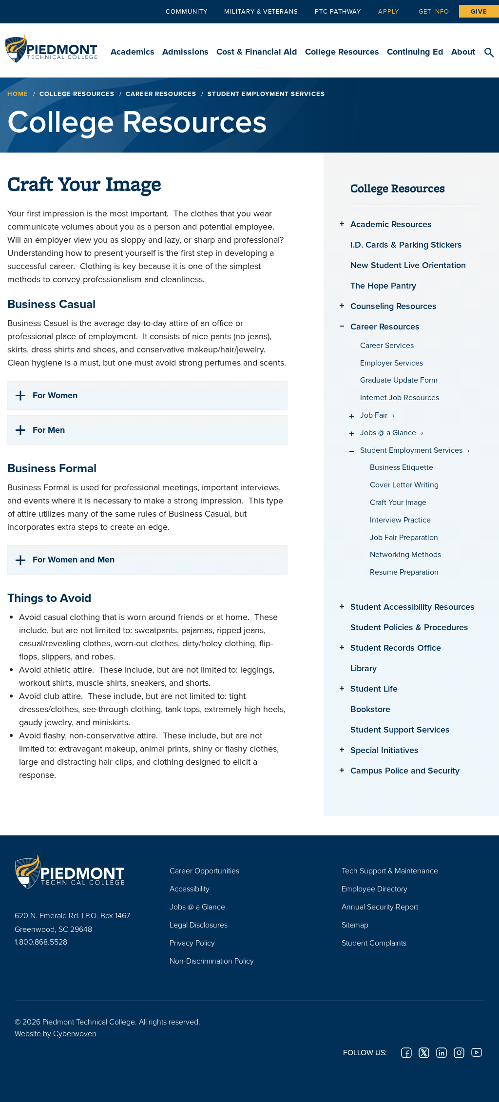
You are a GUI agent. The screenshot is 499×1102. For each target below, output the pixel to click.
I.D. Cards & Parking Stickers (406, 244)
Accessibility (190, 888)
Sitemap (355, 924)
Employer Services (391, 363)
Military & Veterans (261, 11)
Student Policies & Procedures (409, 627)
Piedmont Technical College (51, 43)
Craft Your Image (398, 502)
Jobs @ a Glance (388, 432)
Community (187, 11)
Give (479, 11)
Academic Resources (391, 224)
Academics (132, 51)
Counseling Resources (393, 306)
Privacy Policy (192, 942)
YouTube (476, 1052)
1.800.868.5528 (41, 941)
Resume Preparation (404, 572)
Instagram (459, 1052)
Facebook (406, 1052)
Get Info (434, 11)
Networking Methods (405, 554)
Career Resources (161, 93)
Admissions (185, 51)
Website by (55, 1033)
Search (489, 53)
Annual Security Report (380, 906)
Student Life (374, 688)
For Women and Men (74, 559)
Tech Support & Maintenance (390, 870)
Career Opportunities (204, 870)
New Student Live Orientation (408, 265)
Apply (388, 11)
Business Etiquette (401, 467)
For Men (49, 430)
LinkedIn (441, 1052)
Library (363, 668)
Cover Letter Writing (404, 485)
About (463, 51)
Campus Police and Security (405, 770)
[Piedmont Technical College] (77, 872)
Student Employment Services (411, 450)
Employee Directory (374, 888)
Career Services (387, 345)
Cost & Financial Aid (256, 51)
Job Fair (373, 415)
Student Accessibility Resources (412, 606)
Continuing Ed (415, 51)
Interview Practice (400, 520)
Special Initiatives (384, 750)
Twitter (424, 1052)
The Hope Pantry (383, 285)
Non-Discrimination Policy (212, 960)
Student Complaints (374, 942)
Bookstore (370, 709)
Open (341, 223)
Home (17, 93)
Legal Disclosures (199, 924)
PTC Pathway (338, 11)
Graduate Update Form (399, 380)
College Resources (342, 51)
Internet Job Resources (399, 397)
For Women (55, 395)
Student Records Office (395, 647)
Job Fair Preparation (404, 537)
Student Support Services (400, 729)
